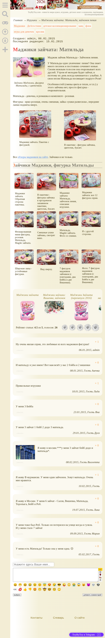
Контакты (36, 617)
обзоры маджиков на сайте (33, 157)
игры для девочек (24, 31)
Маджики (19, 25)
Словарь (58, 617)
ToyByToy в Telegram (83, 634)
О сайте (80, 617)
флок (88, 25)
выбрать (17, 595)
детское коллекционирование (59, 25)
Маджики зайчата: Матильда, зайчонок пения (68, 20)
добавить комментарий (92, 595)
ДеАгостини (34, 25)
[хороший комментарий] (97, 342)
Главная (18, 20)
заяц (80, 25)
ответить (20, 350)
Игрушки (32, 20)
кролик (40, 31)
